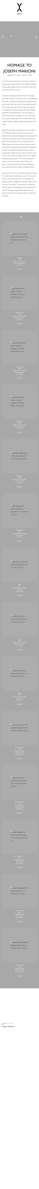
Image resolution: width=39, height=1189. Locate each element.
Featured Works (18, 216)
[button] (3, 36)
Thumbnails (21, 216)
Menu (19, 14)
